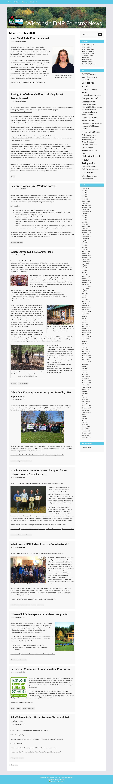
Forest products (87, 114)
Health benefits (87, 118)
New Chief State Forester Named (30, 38)
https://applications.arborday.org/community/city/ (24, 410)
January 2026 (85, 203)
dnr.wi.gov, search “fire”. (54, 372)
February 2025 (86, 226)
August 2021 (85, 314)
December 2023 (86, 255)
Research (85, 142)
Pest (92, 132)
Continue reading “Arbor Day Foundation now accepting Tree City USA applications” (37, 455)
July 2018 (84, 391)
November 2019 (86, 358)
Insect (95, 118)
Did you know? (90, 98)
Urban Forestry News (87, 59)
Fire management (98, 107)
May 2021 (84, 320)
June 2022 (84, 293)
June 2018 (84, 393)
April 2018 (84, 397)
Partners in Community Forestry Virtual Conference (41, 669)
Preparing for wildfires (91, 135)
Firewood (92, 109)
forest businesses (45, 236)
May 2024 (84, 245)
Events (12, 176)
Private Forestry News (88, 53)
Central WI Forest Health (89, 91)
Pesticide (97, 132)
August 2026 (85, 188)
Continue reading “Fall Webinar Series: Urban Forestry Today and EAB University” (37, 752)
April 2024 (84, 247)
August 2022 (85, 289)
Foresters (22, 605)
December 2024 (86, 230)
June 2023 (84, 268)
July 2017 (84, 416)
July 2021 (84, 316)
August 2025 (85, 213)
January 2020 (85, 353)
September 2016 (86, 437)
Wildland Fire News (87, 61)
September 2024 (86, 236)
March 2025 (85, 224)
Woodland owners (90, 176)
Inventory (96, 121)
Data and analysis (94, 95)
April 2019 (84, 372)
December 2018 (86, 381)
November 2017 (86, 408)
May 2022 (84, 295)
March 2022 (85, 299)
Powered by (43, 777)
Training (24, 708)
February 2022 (86, 301)
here (31, 702)
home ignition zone (20, 337)
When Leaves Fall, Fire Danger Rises (32, 252)
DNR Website (33, 2)
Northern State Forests (88, 51)
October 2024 (85, 234)
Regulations (93, 139)
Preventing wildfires (23, 383)
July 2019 (84, 366)
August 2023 (85, 264)
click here (25, 630)
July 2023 (84, 266)
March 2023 (85, 274)
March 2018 (85, 399)
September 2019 (86, 362)
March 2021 (85, 324)
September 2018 (86, 387)
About (9, 2)
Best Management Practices (89, 78)
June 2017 (84, 418)
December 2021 (86, 305)
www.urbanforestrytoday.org (22, 748)
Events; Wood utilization (17, 242)
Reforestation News (87, 55)
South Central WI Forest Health (89, 146)
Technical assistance (31, 605)
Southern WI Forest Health (89, 152)
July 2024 (84, 241)
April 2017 (84, 422)
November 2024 (86, 232)
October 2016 (85, 435)
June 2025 (84, 218)
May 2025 (84, 220)
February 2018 (86, 401)
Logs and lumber (85, 123)
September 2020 (86, 337)
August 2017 (85, 414)
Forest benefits (86, 112)
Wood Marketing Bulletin (89, 64)
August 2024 (85, 238)
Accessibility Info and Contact (56, 779)
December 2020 (86, 330)
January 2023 (85, 278)
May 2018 (84, 395)
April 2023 (84, 272)
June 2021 (84, 318)
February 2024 (86, 251)
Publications (86, 139)
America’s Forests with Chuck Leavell (21, 112)
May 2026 (84, 195)
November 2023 (86, 257)
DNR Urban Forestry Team (35, 588)
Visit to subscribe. (86, 447)
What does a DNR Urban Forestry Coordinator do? (40, 544)
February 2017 (86, 427)
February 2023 (86, 276)
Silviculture (91, 142)
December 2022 (86, 280)
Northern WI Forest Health (90, 127)
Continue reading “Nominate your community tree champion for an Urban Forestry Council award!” (42, 529)
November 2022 (86, 282)
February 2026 (86, 201)
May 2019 (84, 370)
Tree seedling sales (94, 169)
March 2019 (85, 374)
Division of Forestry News (89, 45)
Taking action (20, 460)
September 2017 (86, 412)
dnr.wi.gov (34, 236)
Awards (13, 460)
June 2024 (84, 243)
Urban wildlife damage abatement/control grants (39, 614)
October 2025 (85, 209)
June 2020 (84, 343)
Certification (85, 95)
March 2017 (85, 424)
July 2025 (84, 215)
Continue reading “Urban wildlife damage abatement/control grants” (33, 654)
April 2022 (84, 297)
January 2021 (85, 328)
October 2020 (85, 335)
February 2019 (86, 376)
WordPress (57, 777)
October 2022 (85, 284)
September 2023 (86, 261)
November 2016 (86, 433)
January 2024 (85, 253)
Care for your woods (88, 85)
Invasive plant (87, 121)
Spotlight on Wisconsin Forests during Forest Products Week (37, 96)
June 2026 (84, 193)
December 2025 (86, 205)
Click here (13, 743)
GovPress (49, 777)
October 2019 (85, 360)
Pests (84, 135)
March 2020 (85, 349)
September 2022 (86, 287)
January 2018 (85, 404)
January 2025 (85, 228)
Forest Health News (87, 47)
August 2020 (85, 339)
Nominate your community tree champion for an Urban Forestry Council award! (39, 472)
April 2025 (84, 222)
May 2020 (84, 345)
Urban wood (28, 460)
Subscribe (24, 2)
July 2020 (84, 341)
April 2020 (84, 347)
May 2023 (84, 270)
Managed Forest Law (95, 123)
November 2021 (86, 307)
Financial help (14, 605)
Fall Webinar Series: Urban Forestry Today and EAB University (40, 719)
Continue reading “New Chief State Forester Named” (28, 82)
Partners (18, 708)
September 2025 (86, 211)
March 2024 (85, 249)
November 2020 (86, 332)
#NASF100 (86, 74)
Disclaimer (17, 2)
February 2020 (86, 351)
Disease (85, 102)
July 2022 (84, 291)
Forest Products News (88, 49)
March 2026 (85, 199)
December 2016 (86, 431)
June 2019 (84, 368)
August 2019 (85, 364)
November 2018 (86, 383)
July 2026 (84, 190)
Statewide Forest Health (91, 158)
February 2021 (86, 326)
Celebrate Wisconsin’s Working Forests (33, 186)
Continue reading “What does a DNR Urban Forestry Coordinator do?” (33, 599)
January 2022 (85, 303)
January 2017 (85, 429)
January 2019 (85, 378)
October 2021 (85, 309)
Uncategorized (86, 57)
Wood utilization (87, 178)
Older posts (13, 765)
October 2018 (85, 385)
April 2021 (84, 322)
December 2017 (86, 406)
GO (100, 34)
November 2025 (86, 207)
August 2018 (85, 389)
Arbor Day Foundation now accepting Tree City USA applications (41, 394)
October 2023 (85, 259)
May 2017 (84, 420)
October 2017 (85, 410)
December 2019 (86, 355)
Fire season (14, 383)
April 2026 (84, 197)
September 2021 (86, 312)
